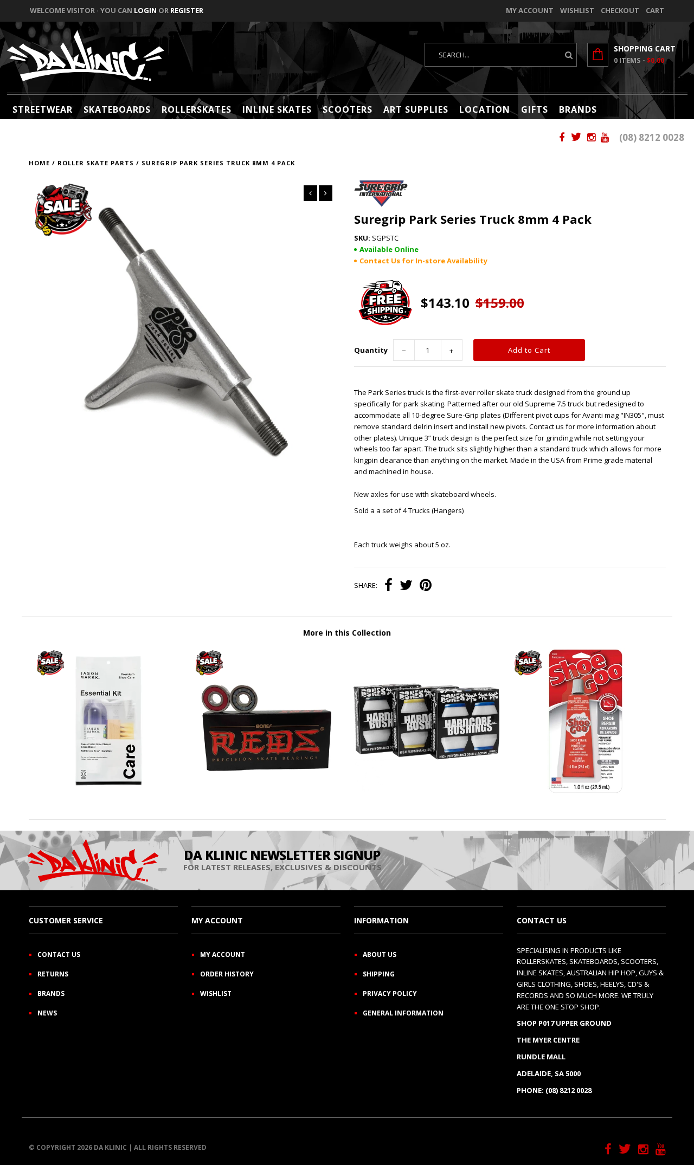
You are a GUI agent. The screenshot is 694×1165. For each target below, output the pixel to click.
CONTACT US (58, 954)
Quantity (371, 350)
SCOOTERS (347, 109)
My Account (530, 10)
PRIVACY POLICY (390, 993)
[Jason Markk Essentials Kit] (108, 792)
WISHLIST (216, 993)
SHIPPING (379, 974)
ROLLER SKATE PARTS (95, 163)
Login (145, 10)
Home (39, 163)
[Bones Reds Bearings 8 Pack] (267, 792)
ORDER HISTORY (227, 974)
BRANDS (578, 109)
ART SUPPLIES (415, 109)
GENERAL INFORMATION (403, 1013)
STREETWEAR (42, 109)
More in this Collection (347, 632)
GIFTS (534, 109)
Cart (655, 10)
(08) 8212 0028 (651, 137)
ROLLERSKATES (197, 109)
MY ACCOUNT (222, 954)
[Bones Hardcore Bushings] (426, 792)
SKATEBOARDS (117, 109)
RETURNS (52, 974)
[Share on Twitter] (406, 586)
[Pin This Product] (426, 586)
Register (186, 10)
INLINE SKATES (277, 109)
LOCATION (484, 109)
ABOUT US (379, 954)
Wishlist (577, 10)
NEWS (47, 1013)
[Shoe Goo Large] (586, 792)
